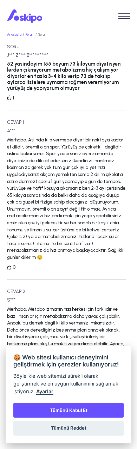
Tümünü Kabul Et (68, 410)
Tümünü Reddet (68, 428)
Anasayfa (14, 34)
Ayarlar (44, 391)
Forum (30, 34)
